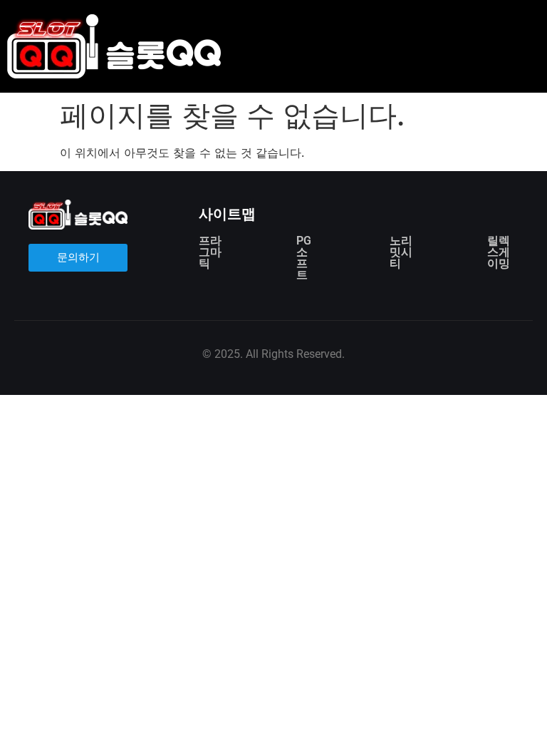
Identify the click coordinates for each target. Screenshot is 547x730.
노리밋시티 (401, 252)
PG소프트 (303, 258)
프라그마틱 (210, 252)
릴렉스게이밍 (498, 252)
